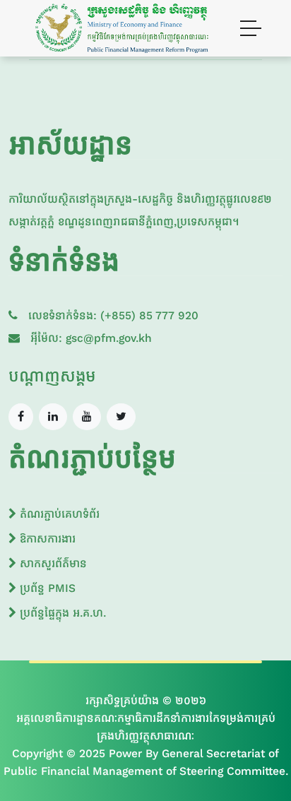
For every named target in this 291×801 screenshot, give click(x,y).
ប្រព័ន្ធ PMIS (46, 588)
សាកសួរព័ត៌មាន (51, 563)
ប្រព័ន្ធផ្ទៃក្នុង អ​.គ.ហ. (61, 612)
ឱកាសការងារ (46, 538)
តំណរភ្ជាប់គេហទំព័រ (58, 514)
